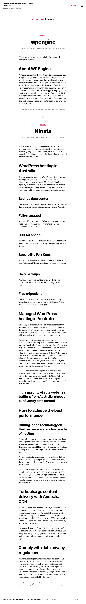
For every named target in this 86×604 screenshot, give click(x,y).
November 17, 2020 (44, 137)
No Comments (60, 48)
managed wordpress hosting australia (38, 585)
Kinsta (43, 131)
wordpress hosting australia (56, 109)
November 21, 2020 (44, 48)
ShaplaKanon (30, 48)
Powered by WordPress (51, 599)
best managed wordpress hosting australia (34, 109)
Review (73, 6)
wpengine (43, 41)
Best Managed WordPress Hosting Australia (19, 4)
